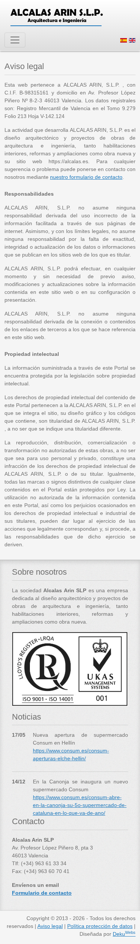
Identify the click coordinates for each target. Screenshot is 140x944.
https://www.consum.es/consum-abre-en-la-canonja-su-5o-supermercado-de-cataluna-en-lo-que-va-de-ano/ (80, 805)
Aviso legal (50, 926)
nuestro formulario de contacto (86, 177)
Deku (124, 934)
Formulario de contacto (42, 893)
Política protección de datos (100, 926)
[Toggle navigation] (14, 39)
